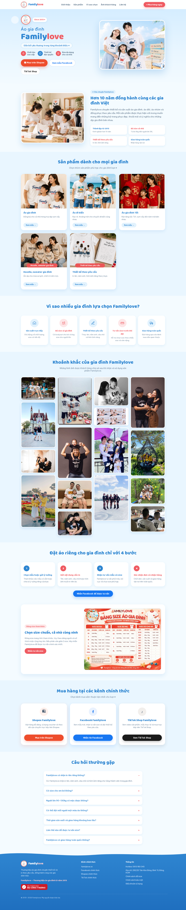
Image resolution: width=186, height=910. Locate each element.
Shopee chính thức (89, 874)
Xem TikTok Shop (142, 737)
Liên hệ (122, 4)
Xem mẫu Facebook (62, 63)
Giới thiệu (65, 4)
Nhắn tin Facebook (93, 737)
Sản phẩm (78, 4)
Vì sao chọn (92, 4)
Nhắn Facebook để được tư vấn (93, 593)
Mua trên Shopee (44, 737)
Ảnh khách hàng (108, 4)
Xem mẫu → (31, 225)
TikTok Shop (30, 71)
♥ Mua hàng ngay (154, 4)
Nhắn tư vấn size (35, 651)
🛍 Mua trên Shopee (34, 62)
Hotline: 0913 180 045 (135, 866)
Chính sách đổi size (134, 876)
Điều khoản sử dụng (134, 883)
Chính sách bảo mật (134, 880)
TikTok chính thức (89, 877)
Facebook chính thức (90, 870)
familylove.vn (87, 866)
